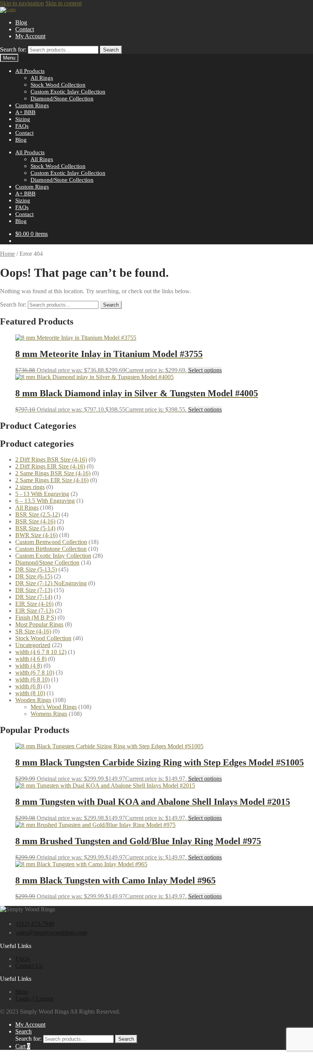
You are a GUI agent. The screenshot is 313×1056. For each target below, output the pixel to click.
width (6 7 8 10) (34, 672)
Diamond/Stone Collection (62, 98)
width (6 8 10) (32, 679)
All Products (30, 71)
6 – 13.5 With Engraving (45, 500)
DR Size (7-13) (33, 590)
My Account (30, 36)
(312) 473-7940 (35, 923)
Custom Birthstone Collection (51, 549)
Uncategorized (32, 645)
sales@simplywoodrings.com (51, 932)
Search (111, 50)
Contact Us (28, 965)
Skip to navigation (22, 3)
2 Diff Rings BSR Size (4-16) (51, 459)
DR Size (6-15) (33, 576)
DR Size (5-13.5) (36, 569)
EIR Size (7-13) (34, 610)
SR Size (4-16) (33, 631)
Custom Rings (32, 105)
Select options (205, 370)
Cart (22, 1046)
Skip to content (63, 3)
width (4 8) (28, 665)
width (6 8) (28, 686)
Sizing (22, 119)
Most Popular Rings (39, 624)
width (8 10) (30, 693)
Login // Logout (34, 998)
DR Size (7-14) (33, 597)
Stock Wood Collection (58, 84)
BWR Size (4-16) (36, 535)
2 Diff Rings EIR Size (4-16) (50, 466)
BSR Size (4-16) (35, 521)
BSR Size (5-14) (35, 528)
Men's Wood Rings (54, 707)
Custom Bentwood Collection (51, 542)
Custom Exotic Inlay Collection (68, 91)
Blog (21, 22)
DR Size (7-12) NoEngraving (51, 583)
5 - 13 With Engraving (42, 494)
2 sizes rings (30, 487)
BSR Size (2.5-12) (37, 514)
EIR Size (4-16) (34, 604)
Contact (24, 29)
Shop (21, 991)
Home (7, 253)
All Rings (42, 77)
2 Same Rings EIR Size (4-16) (52, 480)
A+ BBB (25, 112)
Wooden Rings (33, 700)
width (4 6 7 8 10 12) (40, 652)
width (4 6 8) (31, 659)
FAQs (22, 126)
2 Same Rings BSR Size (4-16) (52, 473)
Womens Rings (49, 713)
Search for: (13, 49)
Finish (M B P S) (35, 617)
